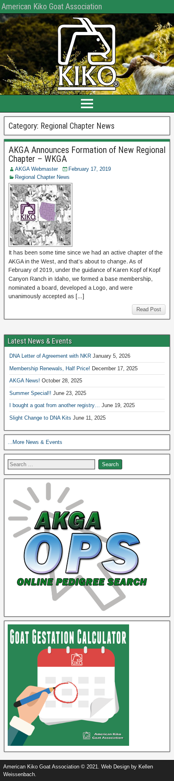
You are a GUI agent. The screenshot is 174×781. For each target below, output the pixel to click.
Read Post (148, 309)
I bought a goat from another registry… (54, 405)
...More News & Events (35, 442)
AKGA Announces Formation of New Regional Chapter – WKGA (87, 154)
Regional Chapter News (42, 177)
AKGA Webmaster (36, 169)
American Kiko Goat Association (52, 6)
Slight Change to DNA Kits (40, 418)
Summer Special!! (30, 393)
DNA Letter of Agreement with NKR (50, 356)
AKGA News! (24, 381)
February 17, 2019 (89, 169)
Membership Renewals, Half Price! (49, 368)
